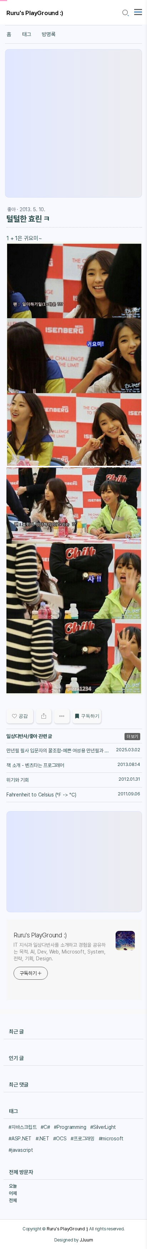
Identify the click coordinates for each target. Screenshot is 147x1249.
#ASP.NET (20, 1138)
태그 (26, 34)
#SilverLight (103, 1127)
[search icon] (125, 13)
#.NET (42, 1138)
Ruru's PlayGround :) (35, 12)
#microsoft (111, 1138)
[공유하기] (44, 716)
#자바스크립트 (22, 1127)
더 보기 (132, 736)
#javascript (21, 1150)
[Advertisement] (73, 123)
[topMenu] (138, 11)
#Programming (70, 1127)
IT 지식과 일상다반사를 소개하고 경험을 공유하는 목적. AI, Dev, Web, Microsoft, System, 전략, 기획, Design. (60, 951)
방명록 (48, 34)
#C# (45, 1127)
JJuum (86, 1240)
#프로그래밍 (83, 1138)
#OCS (59, 1138)
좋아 (11, 209)
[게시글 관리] (62, 716)
